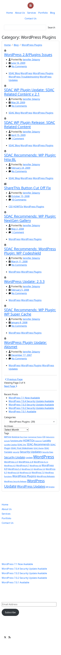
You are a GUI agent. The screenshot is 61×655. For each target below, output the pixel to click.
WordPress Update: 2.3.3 (24, 281)
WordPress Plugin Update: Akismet (25, 344)
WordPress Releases (46, 476)
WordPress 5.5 (27, 469)
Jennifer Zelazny (31, 59)
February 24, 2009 (20, 167)
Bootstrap (16, 437)
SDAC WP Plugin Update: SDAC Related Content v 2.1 (29, 91)
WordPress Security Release (15, 481)
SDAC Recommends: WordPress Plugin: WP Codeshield (30, 251)
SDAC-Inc (21, 444)
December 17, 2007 (21, 355)
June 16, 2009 (18, 63)
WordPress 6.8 (13, 472)
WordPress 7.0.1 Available (22, 411)
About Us (20, 12)
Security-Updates (31, 452)
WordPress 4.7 (22, 465)
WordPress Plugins (32, 45)
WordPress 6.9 (25, 472)
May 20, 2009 (18, 102)
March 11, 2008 (19, 261)
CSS (11, 206)
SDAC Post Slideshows (22, 448)
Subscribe (10, 612)
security (16, 452)
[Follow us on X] (5, 637)
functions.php (16, 440)
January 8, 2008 (19, 322)
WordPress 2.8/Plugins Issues (28, 54)
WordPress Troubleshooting (24, 76)
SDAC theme (38, 448)
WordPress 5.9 (39, 469)
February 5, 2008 (20, 289)
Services (31, 12)
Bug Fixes (23, 437)
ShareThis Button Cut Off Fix (27, 187)
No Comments (19, 66)
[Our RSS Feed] (9, 637)
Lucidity (47, 440)
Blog (52, 12)
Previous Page (15, 379)
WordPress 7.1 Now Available (24, 397)
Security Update (14, 457)
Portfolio (43, 12)
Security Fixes (47, 452)
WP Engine (50, 487)
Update (29, 457)
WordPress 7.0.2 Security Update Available (31, 408)
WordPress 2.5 (11, 461)
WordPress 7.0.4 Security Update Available (31, 401)
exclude (7, 441)
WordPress (26, 73)
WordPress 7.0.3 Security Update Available (31, 404)
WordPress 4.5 (10, 465)
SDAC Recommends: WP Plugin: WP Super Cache (30, 311)
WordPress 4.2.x (41, 462)
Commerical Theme (35, 437)
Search (51, 27)
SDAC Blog (14, 73)
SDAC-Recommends (38, 444)
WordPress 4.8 (35, 465)
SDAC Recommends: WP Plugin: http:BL (30, 157)
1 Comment (17, 138)
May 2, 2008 (17, 228)
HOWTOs (18, 206)
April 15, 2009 (18, 135)
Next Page (10, 386)
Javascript (38, 441)
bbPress (7, 437)
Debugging (50, 437)
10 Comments (18, 199)
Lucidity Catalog (10, 444)
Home (9, 12)
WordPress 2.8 (26, 461)
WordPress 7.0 (38, 472)
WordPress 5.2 (14, 469)
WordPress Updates (31, 486)
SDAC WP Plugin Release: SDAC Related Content (29, 124)
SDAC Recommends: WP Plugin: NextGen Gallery (30, 218)
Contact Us (30, 18)
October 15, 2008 (20, 196)
